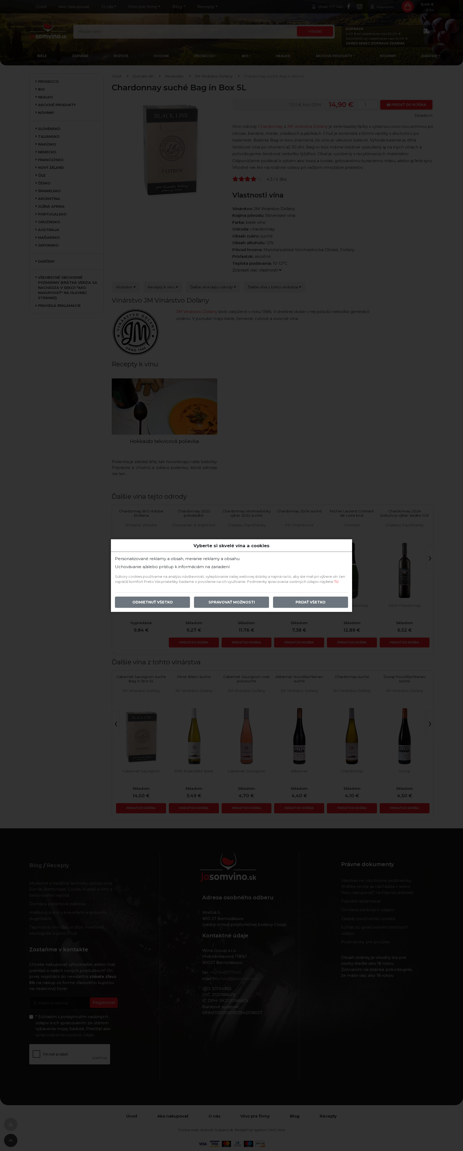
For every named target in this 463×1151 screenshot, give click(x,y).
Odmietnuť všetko (152, 602)
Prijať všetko (311, 602)
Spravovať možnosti (231, 602)
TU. (336, 582)
